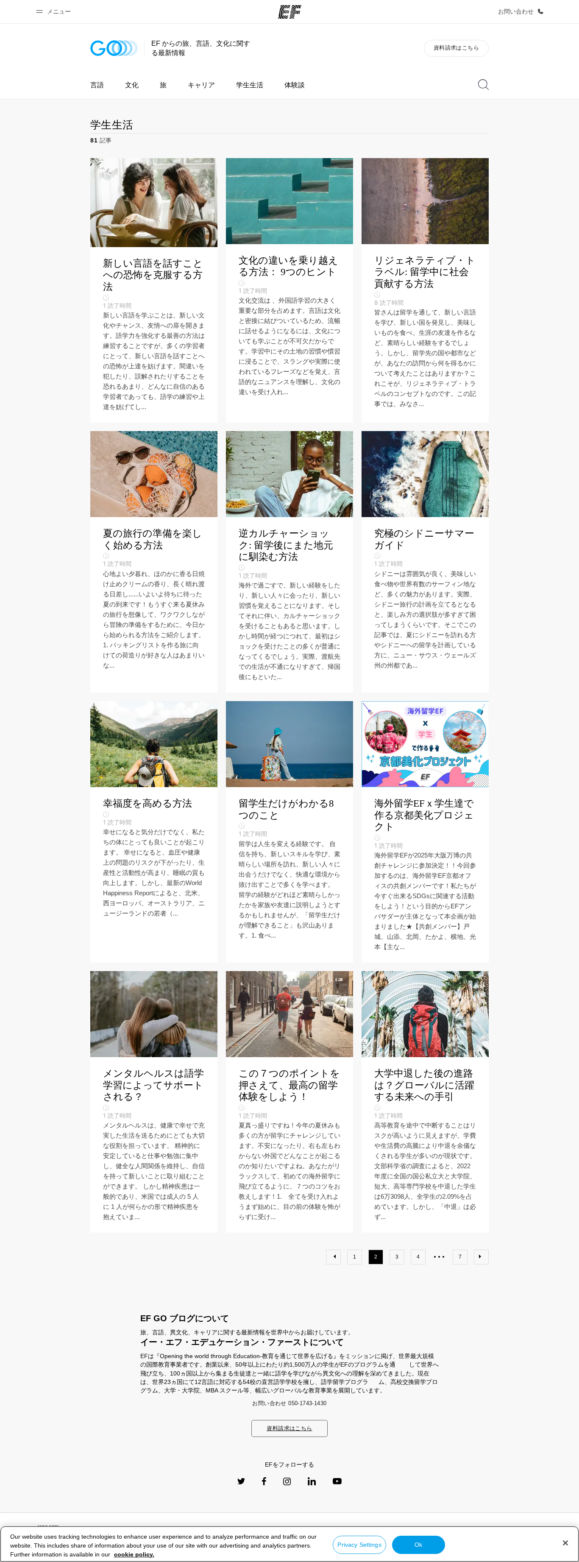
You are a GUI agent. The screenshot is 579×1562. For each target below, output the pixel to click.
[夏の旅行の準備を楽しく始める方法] (153, 562)
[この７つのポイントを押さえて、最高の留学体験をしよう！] (289, 1102)
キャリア (201, 85)
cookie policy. (134, 1554)
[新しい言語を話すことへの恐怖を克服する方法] (153, 290)
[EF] (289, 12)
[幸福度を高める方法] (153, 832)
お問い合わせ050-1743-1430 (289, 1403)
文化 (132, 85)
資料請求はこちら (456, 48)
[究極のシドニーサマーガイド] (425, 562)
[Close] (565, 1543)
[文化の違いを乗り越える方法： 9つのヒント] (289, 290)
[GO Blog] (114, 48)
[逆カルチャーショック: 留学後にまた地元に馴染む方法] (289, 562)
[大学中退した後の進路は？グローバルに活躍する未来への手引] (425, 1102)
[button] (54, 11)
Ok (418, 1544)
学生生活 (249, 85)
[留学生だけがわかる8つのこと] (289, 832)
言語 (97, 85)
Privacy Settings (359, 1544)
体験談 (294, 85)
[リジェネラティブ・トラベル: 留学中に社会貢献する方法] (425, 290)
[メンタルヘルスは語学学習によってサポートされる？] (153, 1102)
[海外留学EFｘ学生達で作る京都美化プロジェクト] (425, 832)
